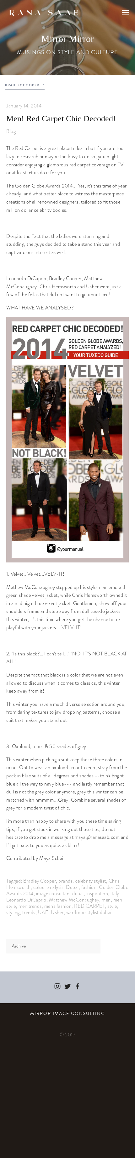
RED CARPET (89, 906)
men (106, 899)
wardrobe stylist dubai (88, 912)
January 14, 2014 (23, 105)
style (112, 906)
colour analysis (48, 887)
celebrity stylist (90, 880)
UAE (43, 912)
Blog (11, 131)
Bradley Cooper (39, 880)
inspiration (97, 893)
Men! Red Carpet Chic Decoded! (61, 118)
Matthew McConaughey (74, 899)
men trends (30, 906)
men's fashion (58, 906)
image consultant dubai (60, 893)
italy (115, 893)
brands (65, 880)
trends (28, 912)
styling (13, 912)
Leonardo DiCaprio (26, 899)
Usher (57, 912)
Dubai (72, 887)
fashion (89, 887)
